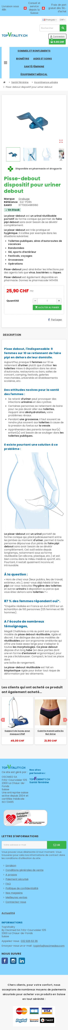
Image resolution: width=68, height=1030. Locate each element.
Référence (11, 202)
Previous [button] (3, 720)
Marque (9, 199)
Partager (56, 319)
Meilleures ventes (16, 897)
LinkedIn (22, 961)
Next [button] (65, 720)
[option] (17, 724)
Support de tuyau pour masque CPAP (17, 732)
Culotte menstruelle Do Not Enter (50, 732)
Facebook (5, 961)
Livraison (11, 865)
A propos (11, 874)
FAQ (8, 884)
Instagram (13, 961)
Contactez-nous (16, 902)
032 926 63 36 (29, 941)
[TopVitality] (15, 34)
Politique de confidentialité (22, 888)
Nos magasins (14, 893)
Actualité (8, 913)
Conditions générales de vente (24, 870)
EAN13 (8, 205)
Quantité (12, 301)
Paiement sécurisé (17, 879)
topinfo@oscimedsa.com (49, 946)
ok (58, 845)
